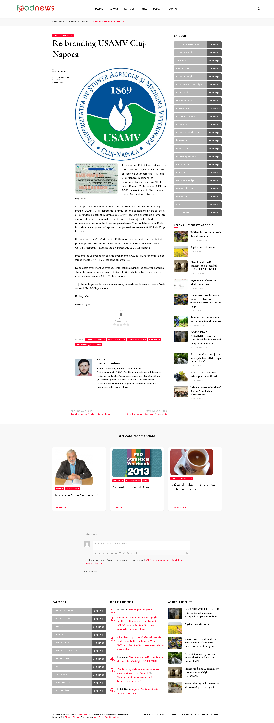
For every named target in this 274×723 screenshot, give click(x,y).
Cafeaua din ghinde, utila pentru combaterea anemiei (192, 487)
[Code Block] (124, 553)
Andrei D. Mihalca (116, 340)
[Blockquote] (120, 553)
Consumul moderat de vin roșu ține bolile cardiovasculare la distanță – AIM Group (138, 621)
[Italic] (100, 553)
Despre (99, 9)
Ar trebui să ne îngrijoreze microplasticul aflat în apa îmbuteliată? (205, 358)
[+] (135, 553)
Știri (145, 481)
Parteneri (129, 9)
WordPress (99, 717)
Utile (144, 9)
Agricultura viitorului (202, 247)
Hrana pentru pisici (140, 609)
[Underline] (104, 553)
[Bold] (96, 553)
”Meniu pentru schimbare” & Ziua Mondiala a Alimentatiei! (205, 391)
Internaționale (133, 481)
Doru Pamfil (154, 340)
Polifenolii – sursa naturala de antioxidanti (206, 234)
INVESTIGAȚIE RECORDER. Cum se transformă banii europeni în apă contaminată (205, 338)
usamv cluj (95, 344)
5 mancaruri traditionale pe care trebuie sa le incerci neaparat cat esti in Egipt (205, 301)
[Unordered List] (116, 553)
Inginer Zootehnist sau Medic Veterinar (203, 282)
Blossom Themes (72, 717)
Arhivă (160, 714)
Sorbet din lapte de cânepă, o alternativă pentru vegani (202, 685)
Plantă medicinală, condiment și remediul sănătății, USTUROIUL (203, 265)
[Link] (128, 553)
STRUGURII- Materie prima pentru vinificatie (204, 374)
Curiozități (186, 478)
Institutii (68, 36)
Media (156, 9)
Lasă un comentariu (61, 81)
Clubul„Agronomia (137, 340)
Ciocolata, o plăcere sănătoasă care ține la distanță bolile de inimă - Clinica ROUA (140, 641)
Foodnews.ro (81, 714)
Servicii (113, 9)
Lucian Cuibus (59, 72)
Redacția (149, 714)
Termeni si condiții (212, 714)
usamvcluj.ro (82, 304)
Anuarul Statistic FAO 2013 (131, 487)
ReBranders (82, 344)
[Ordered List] (112, 553)
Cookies (172, 714)
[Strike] (108, 553)
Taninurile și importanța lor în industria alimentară (205, 319)
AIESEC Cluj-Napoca (95, 340)
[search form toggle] (259, 8)
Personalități (72, 489)
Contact (174, 9)
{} (131, 553)
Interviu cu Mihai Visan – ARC (76, 495)
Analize (57, 36)
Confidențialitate (112, 717)
